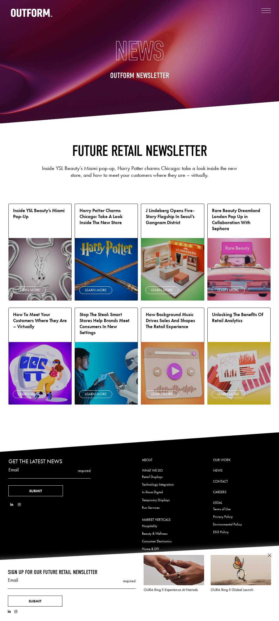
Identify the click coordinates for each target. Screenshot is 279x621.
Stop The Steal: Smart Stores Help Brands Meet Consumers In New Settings (104, 323)
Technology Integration (158, 484)
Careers (219, 492)
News (218, 470)
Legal (217, 502)
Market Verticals (156, 519)
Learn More (29, 289)
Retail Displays (152, 476)
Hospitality (149, 526)
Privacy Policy (223, 516)
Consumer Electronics (157, 541)
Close (269, 555)
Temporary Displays (156, 500)
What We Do (152, 470)
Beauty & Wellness (155, 533)
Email (13, 470)
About (147, 459)
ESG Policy (221, 532)
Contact (220, 481)
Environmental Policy (227, 524)
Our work (222, 459)
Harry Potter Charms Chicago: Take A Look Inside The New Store (101, 216)
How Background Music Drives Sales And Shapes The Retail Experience (170, 320)
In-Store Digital (152, 492)
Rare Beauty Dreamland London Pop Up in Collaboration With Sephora (236, 219)
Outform (32, 13)
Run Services (151, 507)
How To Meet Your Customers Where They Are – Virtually (40, 320)
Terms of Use (222, 509)
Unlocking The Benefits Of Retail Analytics (237, 317)
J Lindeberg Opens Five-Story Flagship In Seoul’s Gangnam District (170, 216)
